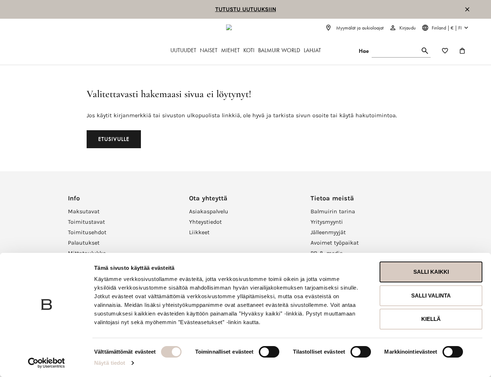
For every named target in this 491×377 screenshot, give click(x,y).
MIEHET (230, 50)
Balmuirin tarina (333, 211)
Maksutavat (84, 211)
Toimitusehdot (87, 232)
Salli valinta (431, 295)
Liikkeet (199, 232)
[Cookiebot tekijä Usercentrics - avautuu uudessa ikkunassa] (46, 363)
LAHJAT (312, 50)
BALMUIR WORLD (279, 50)
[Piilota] (467, 9)
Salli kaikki (431, 272)
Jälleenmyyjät (328, 232)
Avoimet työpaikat (335, 242)
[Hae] (425, 51)
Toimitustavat (86, 221)
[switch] (269, 352)
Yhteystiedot (205, 221)
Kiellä (431, 319)
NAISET (208, 50)
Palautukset (84, 242)
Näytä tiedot (109, 363)
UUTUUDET (183, 50)
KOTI (248, 50)
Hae (364, 51)
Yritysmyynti (327, 221)
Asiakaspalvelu (208, 211)
